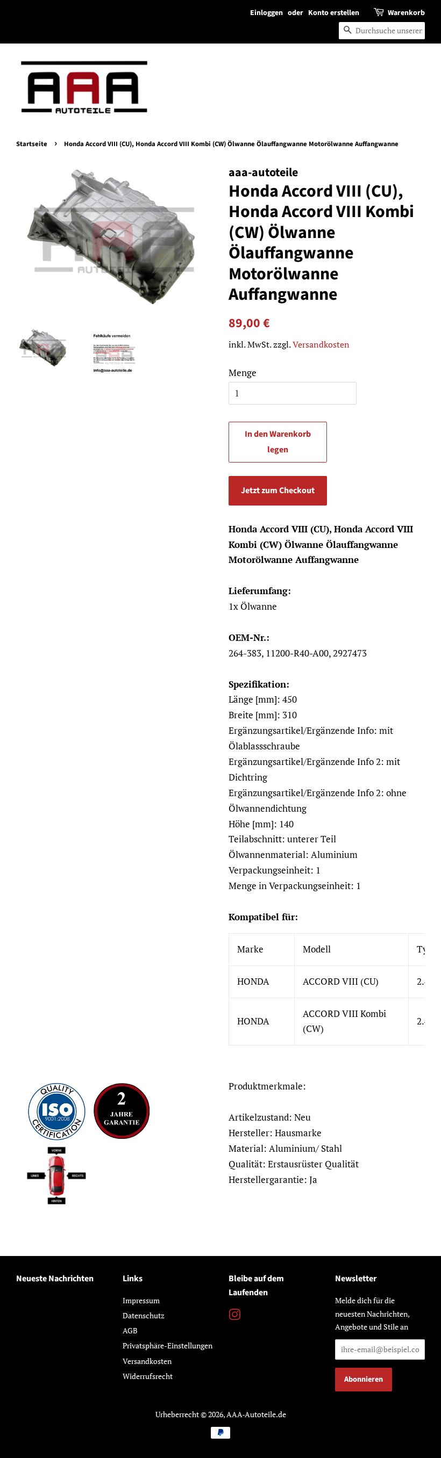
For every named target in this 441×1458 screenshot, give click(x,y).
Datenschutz (144, 1315)
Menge (243, 372)
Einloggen (266, 13)
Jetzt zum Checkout (278, 490)
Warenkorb (406, 13)
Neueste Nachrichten (55, 1278)
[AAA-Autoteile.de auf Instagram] (234, 1316)
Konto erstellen (333, 13)
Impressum (141, 1300)
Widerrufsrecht (148, 1376)
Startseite (31, 144)
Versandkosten (321, 344)
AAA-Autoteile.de (256, 1414)
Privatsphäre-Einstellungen (167, 1345)
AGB (130, 1330)
